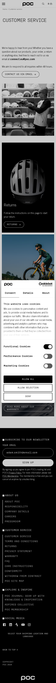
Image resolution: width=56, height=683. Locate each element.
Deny (28, 396)
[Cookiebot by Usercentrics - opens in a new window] (39, 285)
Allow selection (28, 388)
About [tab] (46, 293)
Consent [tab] (10, 293)
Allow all (28, 379)
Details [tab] (28, 293)
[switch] (48, 356)
